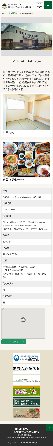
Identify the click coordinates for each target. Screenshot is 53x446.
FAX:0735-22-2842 (27, 437)
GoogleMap (14, 342)
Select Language (39, 5)
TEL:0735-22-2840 (13, 437)
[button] (23, 319)
